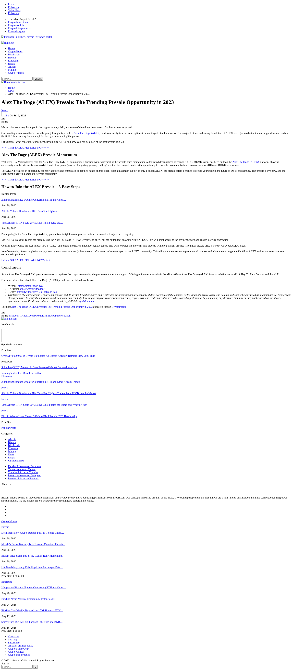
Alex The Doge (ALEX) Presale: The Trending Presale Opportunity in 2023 (52, 306)
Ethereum (13, 60)
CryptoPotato (119, 306)
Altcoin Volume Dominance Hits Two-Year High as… (30, 211)
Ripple (11, 63)
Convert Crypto (16, 31)
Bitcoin (12, 57)
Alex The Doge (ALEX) (87, 133)
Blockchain (14, 54)
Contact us (13, 636)
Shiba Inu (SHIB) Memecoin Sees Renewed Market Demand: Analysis (39, 367)
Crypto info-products (19, 28)
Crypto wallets (16, 25)
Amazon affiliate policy (20, 645)
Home (11, 48)
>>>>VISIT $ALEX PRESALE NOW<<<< (25, 147)
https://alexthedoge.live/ (30, 285)
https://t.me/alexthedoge (32, 288)
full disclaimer (87, 301)
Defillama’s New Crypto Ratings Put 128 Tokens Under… (32, 532)
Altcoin (12, 66)
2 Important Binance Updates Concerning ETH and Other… (33, 199)
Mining (12, 69)
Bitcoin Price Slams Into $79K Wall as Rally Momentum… (33, 555)
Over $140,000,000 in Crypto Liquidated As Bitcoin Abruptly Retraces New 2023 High (48, 355)
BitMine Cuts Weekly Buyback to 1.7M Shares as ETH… (32, 610)
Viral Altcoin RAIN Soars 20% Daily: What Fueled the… (32, 222)
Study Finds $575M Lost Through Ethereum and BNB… (32, 621)
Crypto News (15, 51)
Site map (12, 639)
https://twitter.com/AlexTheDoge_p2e (37, 291)
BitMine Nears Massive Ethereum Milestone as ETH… (30, 599)
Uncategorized (16, 460)
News (4, 110)
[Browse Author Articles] (8, 341)
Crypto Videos (16, 72)
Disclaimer (14, 642)
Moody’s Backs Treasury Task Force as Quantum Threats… (33, 544)
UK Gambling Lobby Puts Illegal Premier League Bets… (32, 567)
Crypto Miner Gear (18, 22)
